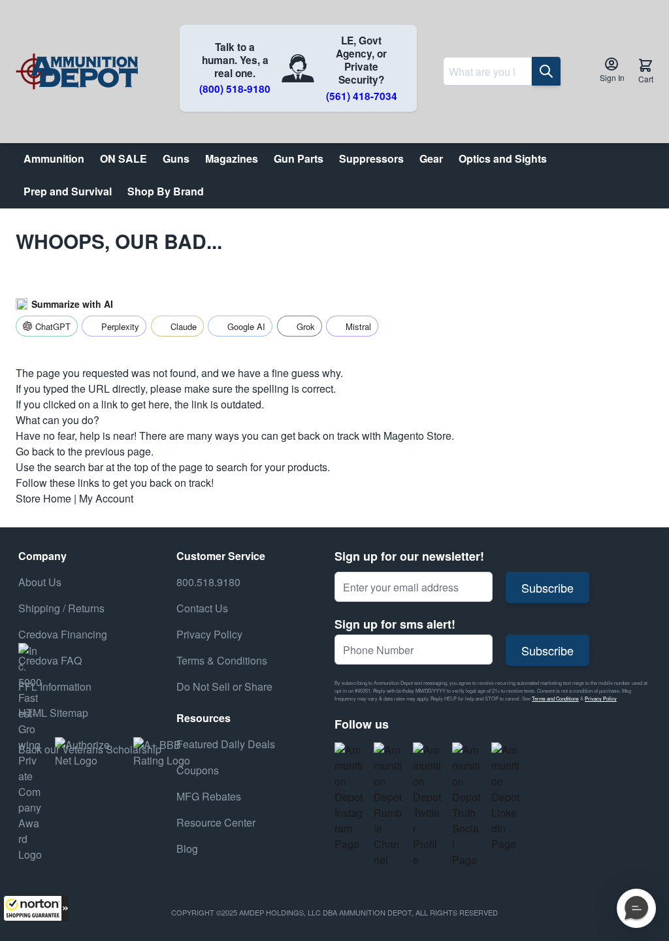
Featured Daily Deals (225, 743)
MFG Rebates (208, 796)
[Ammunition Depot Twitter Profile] (427, 805)
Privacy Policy (601, 698)
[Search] (546, 71)
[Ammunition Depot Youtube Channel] (388, 805)
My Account (106, 498)
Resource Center (215, 822)
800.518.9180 (208, 581)
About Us (39, 581)
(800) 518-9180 (234, 89)
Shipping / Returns (61, 608)
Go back (35, 451)
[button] (36, 908)
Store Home (43, 498)
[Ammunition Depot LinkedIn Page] (505, 797)
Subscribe (547, 587)
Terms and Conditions (555, 698)
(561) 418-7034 (361, 96)
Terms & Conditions (221, 660)
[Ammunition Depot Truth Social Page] (466, 805)
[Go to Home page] (77, 72)
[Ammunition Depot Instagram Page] (348, 797)
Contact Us (202, 608)
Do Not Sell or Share (224, 686)
